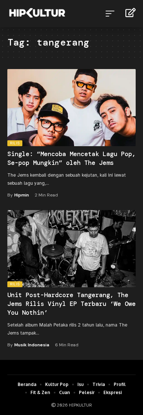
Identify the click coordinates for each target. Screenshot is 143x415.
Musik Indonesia (31, 345)
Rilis (15, 143)
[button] (112, 14)
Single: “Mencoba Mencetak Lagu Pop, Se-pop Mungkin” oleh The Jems (71, 158)
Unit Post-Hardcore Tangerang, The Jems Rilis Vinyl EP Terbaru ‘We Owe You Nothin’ (71, 304)
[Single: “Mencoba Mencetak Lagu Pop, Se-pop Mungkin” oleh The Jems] (71, 107)
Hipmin (21, 195)
